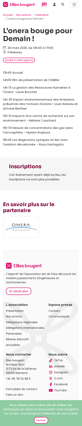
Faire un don (14, 395)
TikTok (58, 360)
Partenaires (14, 334)
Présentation (15, 311)
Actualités (13, 345)
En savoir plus (18, 291)
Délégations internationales (25, 328)
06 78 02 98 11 (21, 379)
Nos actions (23, 15)
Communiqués (59, 316)
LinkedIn (59, 366)
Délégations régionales (22, 322)
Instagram (61, 372)
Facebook (61, 384)
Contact (54, 311)
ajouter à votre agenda (19, 60)
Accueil (8, 15)
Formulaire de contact (21, 389)
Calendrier (42, 15)
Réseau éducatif (17, 339)
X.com (58, 378)
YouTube (60, 390)
